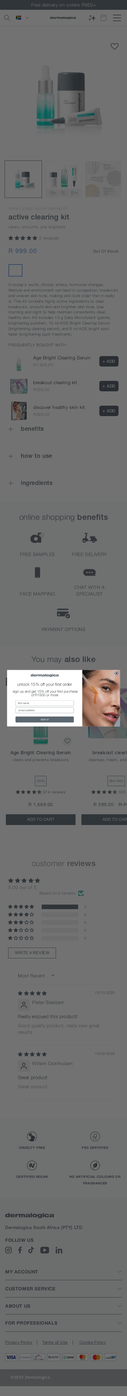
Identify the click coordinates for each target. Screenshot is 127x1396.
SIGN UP (45, 719)
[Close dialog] (116, 673)
